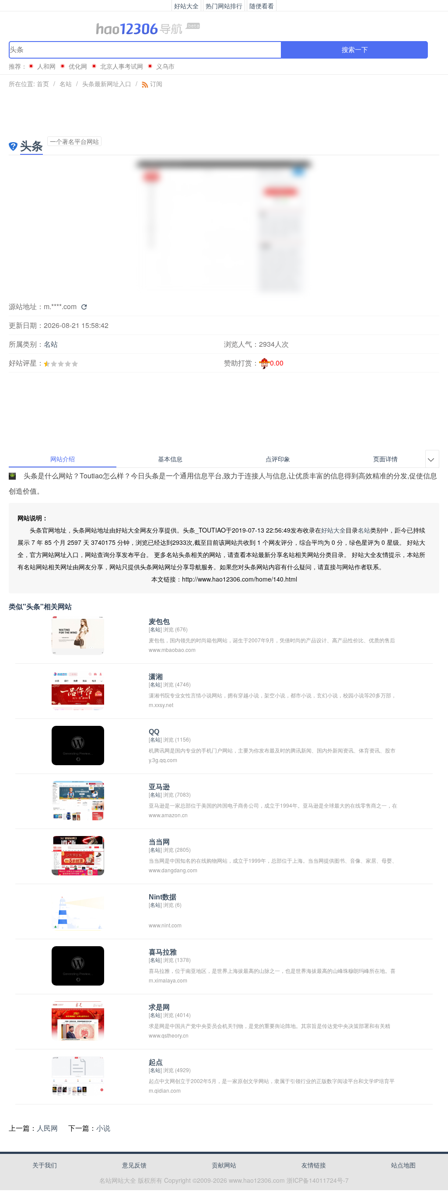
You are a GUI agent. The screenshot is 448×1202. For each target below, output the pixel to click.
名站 (66, 83)
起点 (156, 1062)
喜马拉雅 (163, 952)
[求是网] (78, 1020)
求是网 (159, 1007)
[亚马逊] (78, 799)
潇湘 (156, 676)
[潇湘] (78, 689)
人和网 (46, 66)
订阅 (155, 83)
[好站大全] (224, 28)
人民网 (47, 1128)
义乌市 (165, 66)
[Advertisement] (224, 112)
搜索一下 (355, 49)
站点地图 (403, 1164)
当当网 (159, 842)
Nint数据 (162, 897)
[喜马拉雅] (78, 965)
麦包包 (159, 621)
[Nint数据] (78, 910)
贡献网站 (224, 1164)
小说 (103, 1128)
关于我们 (44, 1164)
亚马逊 (159, 787)
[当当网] (78, 855)
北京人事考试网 (121, 66)
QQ (154, 731)
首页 (43, 83)
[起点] (78, 1075)
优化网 (78, 66)
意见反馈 (134, 1164)
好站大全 (333, 530)
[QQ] (78, 744)
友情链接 (313, 1164)
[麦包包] (78, 634)
